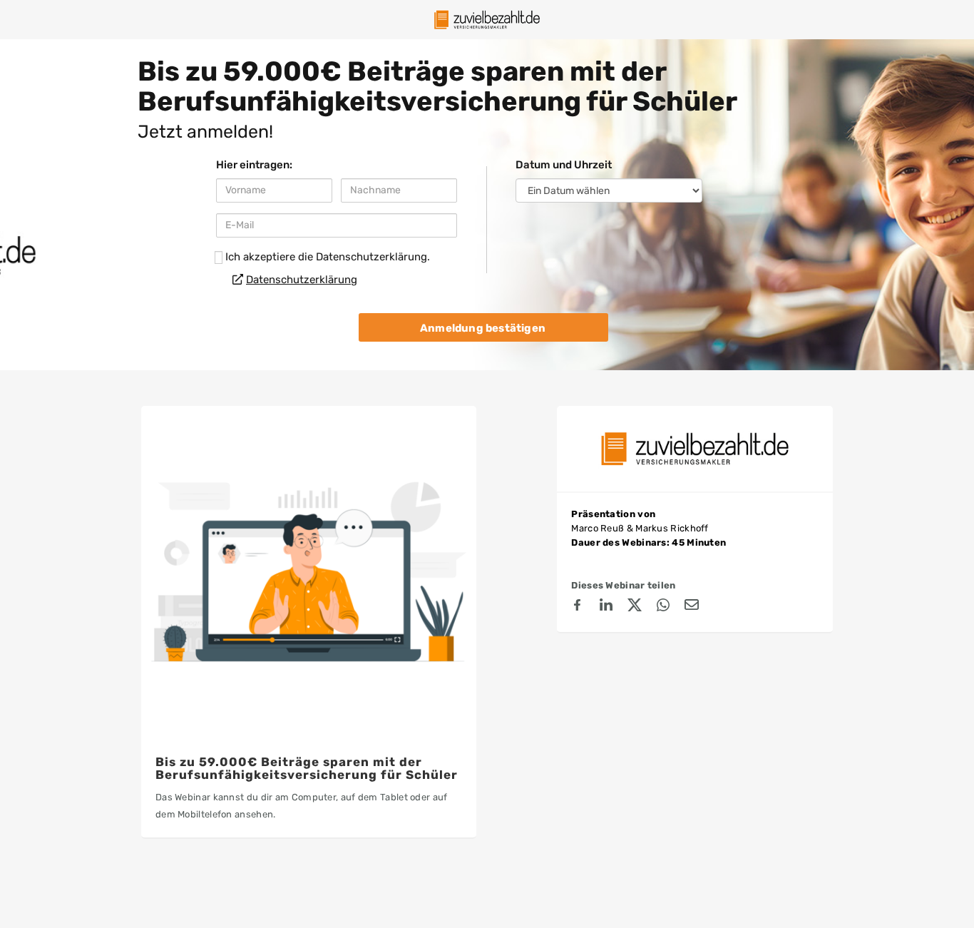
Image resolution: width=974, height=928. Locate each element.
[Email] (691, 607)
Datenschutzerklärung (301, 279)
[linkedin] (606, 607)
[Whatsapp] (663, 607)
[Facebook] (577, 607)
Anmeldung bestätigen (482, 328)
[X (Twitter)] (634, 607)
